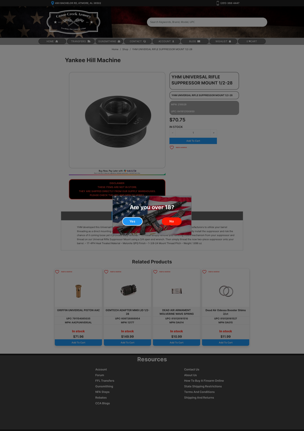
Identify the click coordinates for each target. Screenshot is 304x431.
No (171, 221)
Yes (132, 221)
